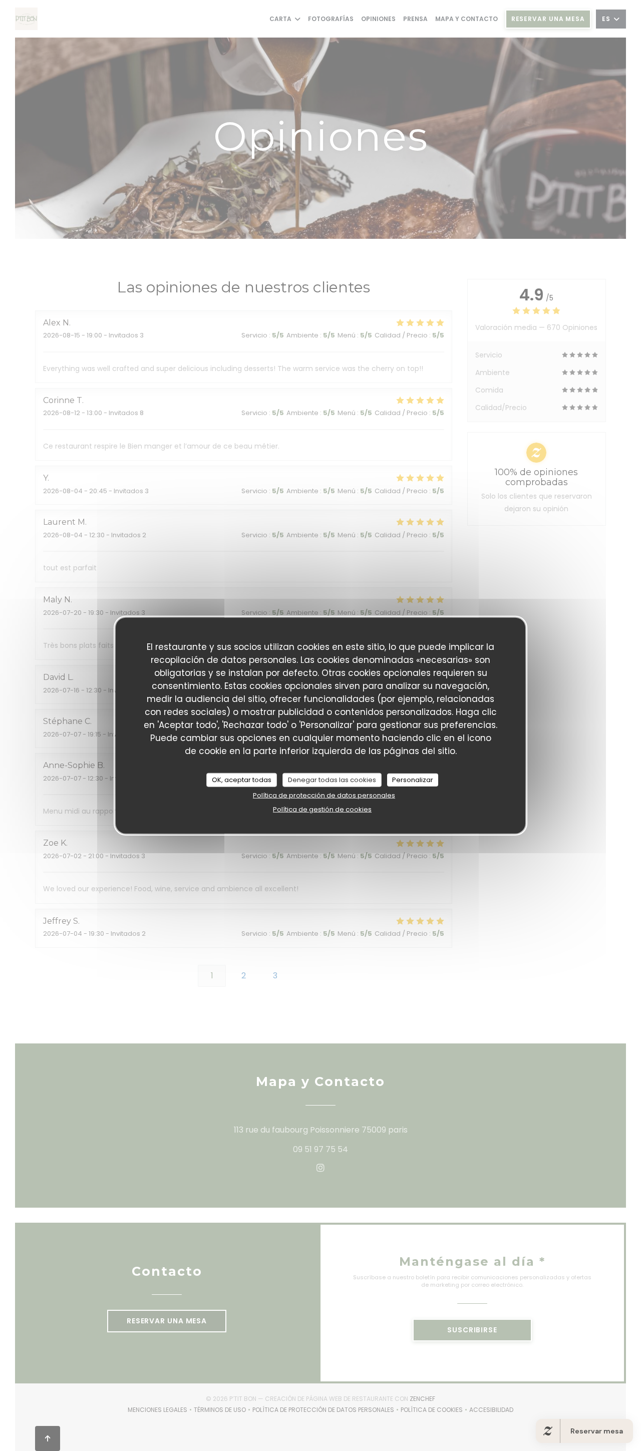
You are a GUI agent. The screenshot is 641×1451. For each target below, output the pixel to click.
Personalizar (412, 780)
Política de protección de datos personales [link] (324, 795)
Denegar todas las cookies (332, 780)
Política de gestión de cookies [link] (322, 809)
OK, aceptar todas (241, 780)
